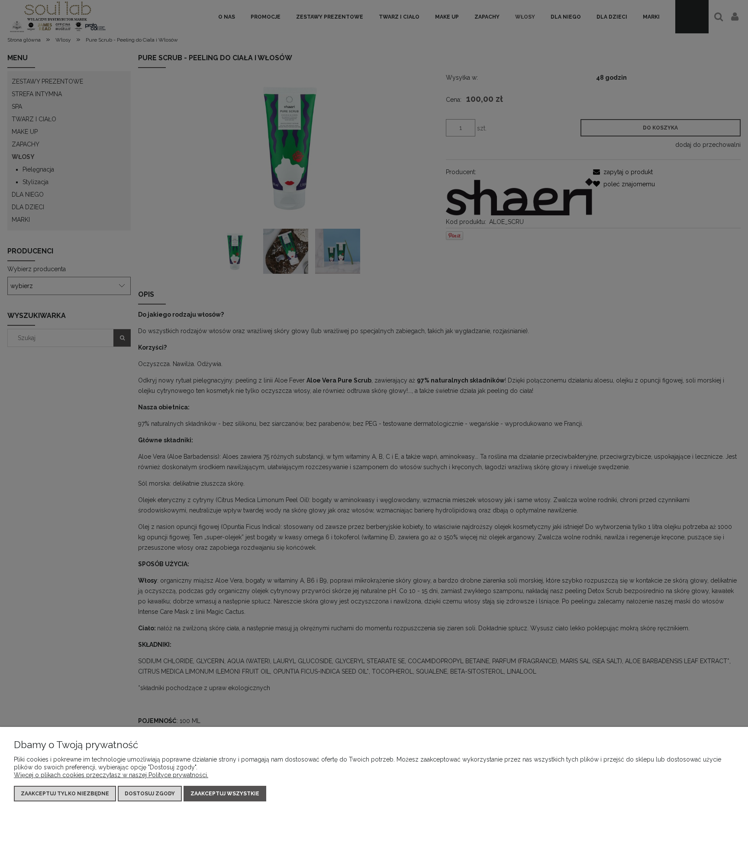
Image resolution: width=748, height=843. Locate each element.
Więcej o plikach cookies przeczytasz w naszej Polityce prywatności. (111, 775)
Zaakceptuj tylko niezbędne (65, 794)
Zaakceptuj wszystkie (224, 794)
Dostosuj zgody (150, 794)
